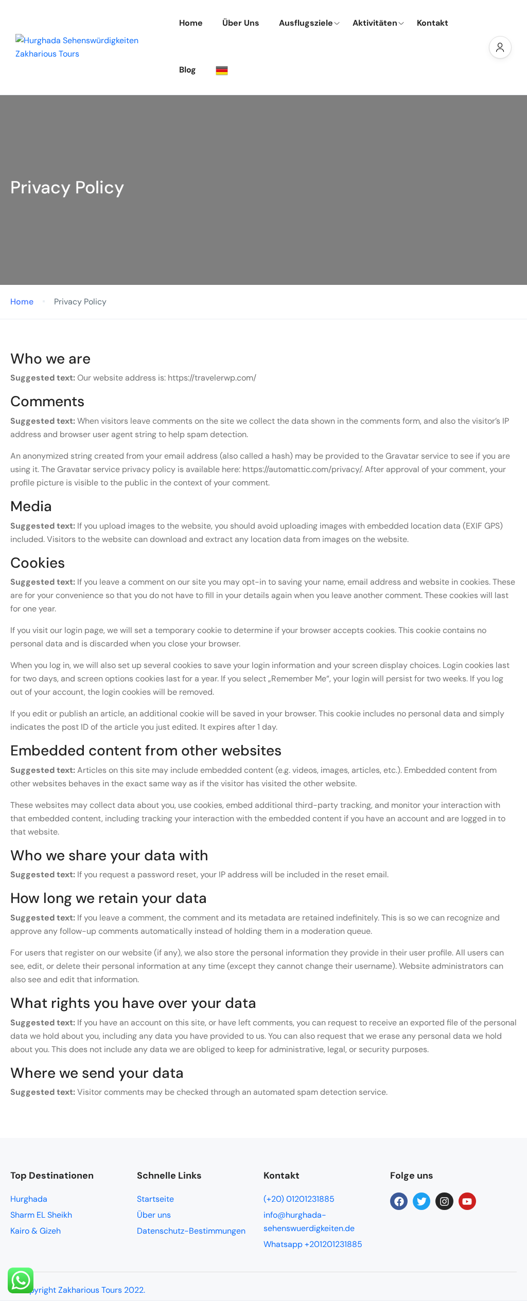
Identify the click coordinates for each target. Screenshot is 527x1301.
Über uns (154, 1214)
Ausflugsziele (306, 22)
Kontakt (432, 22)
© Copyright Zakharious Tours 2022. (77, 1290)
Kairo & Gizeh (35, 1230)
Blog (187, 69)
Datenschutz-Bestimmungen (191, 1230)
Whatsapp (284, 1244)
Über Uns (240, 22)
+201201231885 (333, 1244)
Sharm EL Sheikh (41, 1214)
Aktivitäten (375, 22)
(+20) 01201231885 (299, 1199)
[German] (225, 70)
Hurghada (28, 1199)
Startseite (155, 1199)
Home (191, 22)
